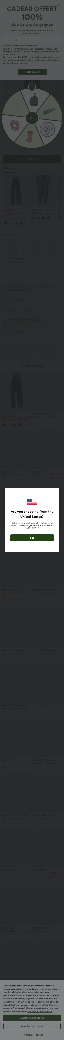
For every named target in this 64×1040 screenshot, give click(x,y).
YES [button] (32, 537)
